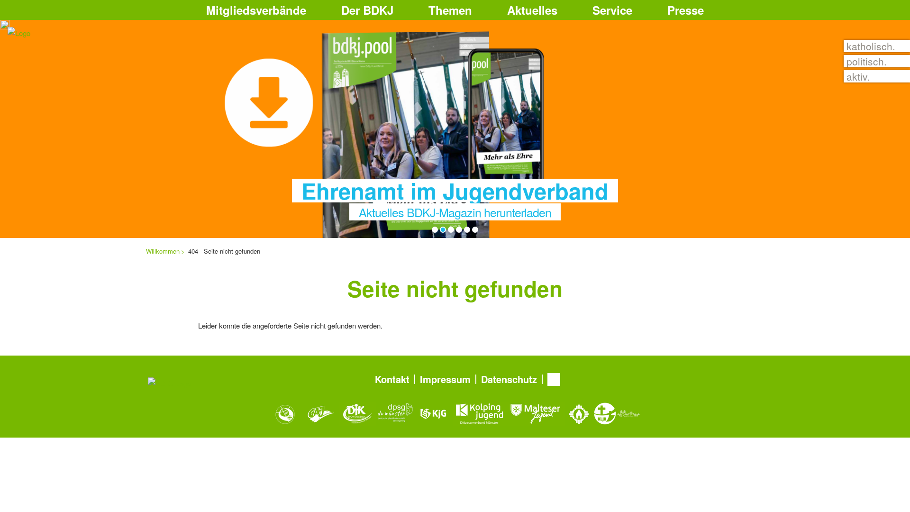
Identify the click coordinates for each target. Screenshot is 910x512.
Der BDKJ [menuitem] (367, 10)
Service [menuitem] (612, 10)
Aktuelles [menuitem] (532, 10)
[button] (761, 8)
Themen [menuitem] (450, 10)
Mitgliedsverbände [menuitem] (256, 10)
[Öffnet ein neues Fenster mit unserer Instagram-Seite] (575, 379)
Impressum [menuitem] (445, 379)
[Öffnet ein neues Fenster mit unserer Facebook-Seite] (553, 379)
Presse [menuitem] (685, 10)
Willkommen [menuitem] (163, 251)
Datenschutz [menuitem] (509, 379)
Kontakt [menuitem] (392, 379)
